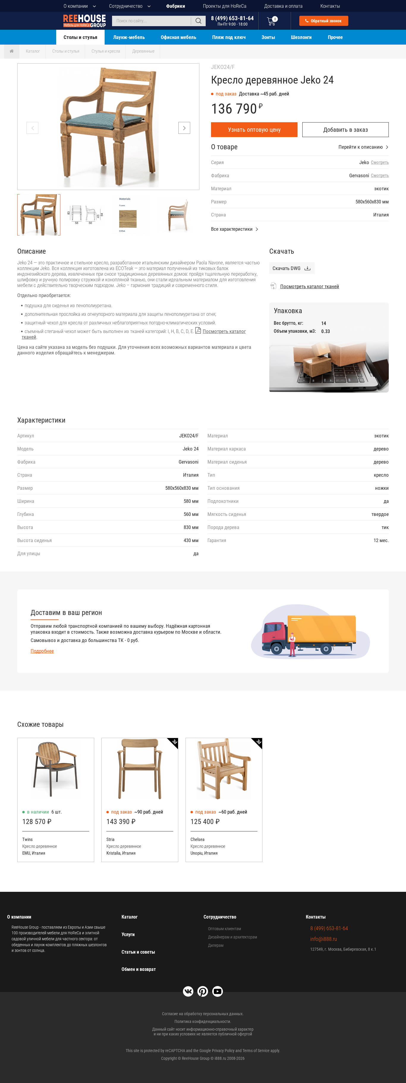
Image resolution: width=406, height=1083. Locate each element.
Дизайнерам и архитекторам (232, 937)
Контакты (330, 6)
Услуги (128, 934)
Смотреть (380, 162)
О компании (76, 6)
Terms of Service (256, 1050)
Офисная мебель (178, 37)
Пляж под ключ (229, 37)
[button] (184, 128)
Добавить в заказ (345, 129)
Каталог (33, 51)
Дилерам (216, 945)
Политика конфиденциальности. (202, 1021)
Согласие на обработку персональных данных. (203, 1013)
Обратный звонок (326, 20)
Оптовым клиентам (224, 928)
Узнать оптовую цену (254, 129)
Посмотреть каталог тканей (309, 286)
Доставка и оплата (283, 6)
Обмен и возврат (139, 969)
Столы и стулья (80, 37)
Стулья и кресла (106, 51)
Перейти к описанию (361, 147)
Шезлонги (301, 37)
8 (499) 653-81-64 (232, 20)
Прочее (335, 37)
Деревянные (143, 51)
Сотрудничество (125, 6)
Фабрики (175, 6)
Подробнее (42, 651)
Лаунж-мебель (129, 37)
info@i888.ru (323, 939)
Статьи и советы (138, 952)
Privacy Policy (223, 1050)
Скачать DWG (286, 268)
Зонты (268, 37)
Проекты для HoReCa (224, 6)
